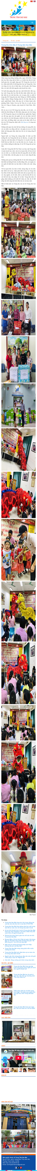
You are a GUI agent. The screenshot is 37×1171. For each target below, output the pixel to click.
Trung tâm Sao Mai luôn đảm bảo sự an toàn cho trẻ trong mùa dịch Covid (20, 952)
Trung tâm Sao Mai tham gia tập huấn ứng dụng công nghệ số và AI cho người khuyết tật (25, 967)
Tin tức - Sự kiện (7, 963)
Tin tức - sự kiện (15, 40)
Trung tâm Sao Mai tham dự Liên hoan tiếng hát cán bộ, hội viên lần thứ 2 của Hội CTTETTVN (19, 923)
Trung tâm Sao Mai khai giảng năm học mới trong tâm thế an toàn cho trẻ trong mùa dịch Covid (20, 927)
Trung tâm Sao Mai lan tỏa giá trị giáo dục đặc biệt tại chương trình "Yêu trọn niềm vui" (24, 976)
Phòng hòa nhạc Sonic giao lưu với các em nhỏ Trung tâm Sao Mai (19, 936)
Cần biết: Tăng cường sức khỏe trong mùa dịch (19, 960)
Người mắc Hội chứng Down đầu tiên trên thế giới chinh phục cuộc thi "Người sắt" (20, 956)
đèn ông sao (24, 122)
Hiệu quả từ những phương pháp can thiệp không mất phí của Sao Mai (18, 945)
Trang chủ (5, 40)
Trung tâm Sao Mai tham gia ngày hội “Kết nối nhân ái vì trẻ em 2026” (24, 1007)
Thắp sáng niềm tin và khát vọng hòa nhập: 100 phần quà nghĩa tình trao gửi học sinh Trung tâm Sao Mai (24, 993)
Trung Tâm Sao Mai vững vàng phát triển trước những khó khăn (19, 949)
